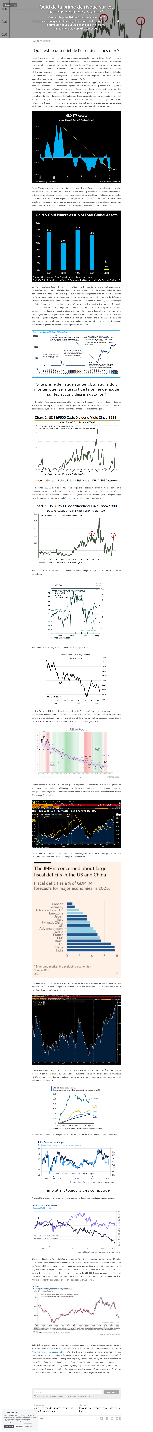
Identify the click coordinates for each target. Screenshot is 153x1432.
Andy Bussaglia (38, 1352)
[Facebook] (101, 1418)
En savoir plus (28, 1423)
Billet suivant (82, 1405)
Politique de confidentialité (85, 1396)
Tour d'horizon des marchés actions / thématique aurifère (53, 1409)
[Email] (117, 1418)
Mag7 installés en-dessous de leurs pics (99, 1409)
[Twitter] (107, 1418)
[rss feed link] (120, 1418)
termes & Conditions (67, 1396)
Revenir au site (11, 5)
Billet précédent (38, 1405)
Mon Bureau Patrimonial (58, 1352)
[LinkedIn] (112, 1418)
